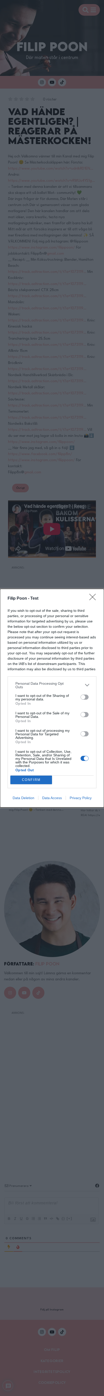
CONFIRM (31, 780)
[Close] (94, 598)
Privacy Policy (81, 798)
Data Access (52, 798)
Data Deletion (23, 798)
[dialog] (52, 698)
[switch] (85, 697)
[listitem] (52, 685)
